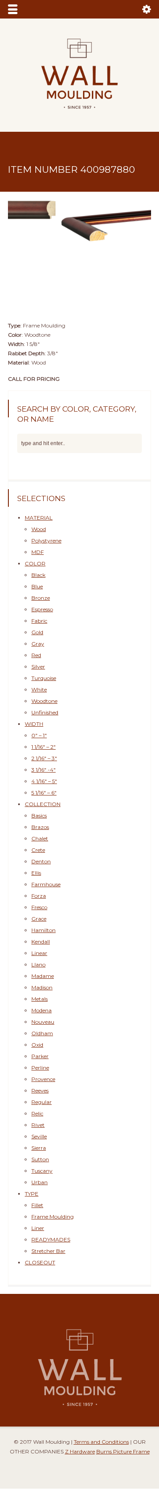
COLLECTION (43, 796)
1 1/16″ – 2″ (43, 739)
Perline (40, 1060)
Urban (39, 1174)
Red (36, 647)
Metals (39, 991)
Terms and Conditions (101, 1434)
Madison (42, 980)
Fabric (39, 613)
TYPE (31, 1186)
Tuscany (42, 1163)
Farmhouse (46, 876)
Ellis (36, 865)
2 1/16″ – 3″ (44, 750)
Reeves (40, 1083)
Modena (41, 1003)
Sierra (38, 1140)
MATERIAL (39, 510)
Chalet (39, 831)
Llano (38, 957)
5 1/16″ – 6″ (44, 785)
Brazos (40, 819)
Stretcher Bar (48, 1243)
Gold (37, 624)
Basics (39, 808)
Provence (43, 1071)
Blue (37, 579)
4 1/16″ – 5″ (44, 773)
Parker (40, 1048)
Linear (39, 945)
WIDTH (34, 716)
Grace (38, 911)
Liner (37, 1220)
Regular (41, 1094)
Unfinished (44, 705)
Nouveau (42, 1014)
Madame (42, 968)
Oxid (37, 1037)
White (39, 682)
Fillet (37, 1197)
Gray (37, 636)
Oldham (42, 1025)
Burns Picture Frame (123, 1444)
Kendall (40, 934)
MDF (37, 544)
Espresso (42, 601)
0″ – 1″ (39, 728)
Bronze (40, 590)
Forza (38, 888)
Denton (41, 854)
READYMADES (50, 1232)
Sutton (40, 1151)
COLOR (35, 556)
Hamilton (43, 922)
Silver (38, 659)
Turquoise (43, 670)
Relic (37, 1106)
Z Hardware (80, 1444)
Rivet (38, 1117)
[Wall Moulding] (79, 114)
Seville (39, 1129)
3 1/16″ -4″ (43, 762)
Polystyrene (46, 533)
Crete (38, 842)
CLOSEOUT (40, 1255)
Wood (38, 521)
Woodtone (44, 693)
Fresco (39, 899)
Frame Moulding (52, 1209)
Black (38, 567)
